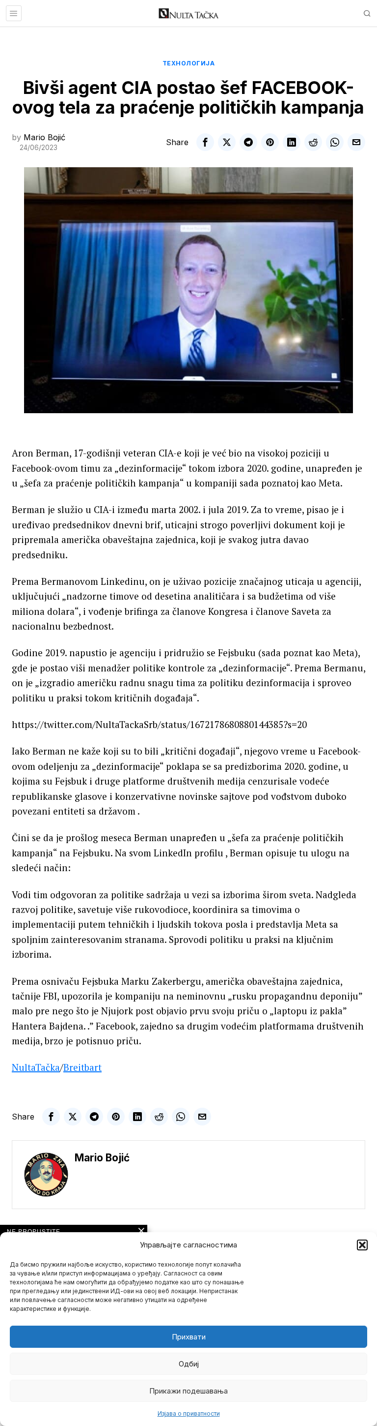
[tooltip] (205, 142)
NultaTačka (36, 1067)
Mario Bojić (44, 137)
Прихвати (189, 1336)
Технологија (188, 63)
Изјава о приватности (189, 1413)
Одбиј (189, 1363)
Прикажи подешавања (188, 1391)
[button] (362, 1245)
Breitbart (82, 1067)
